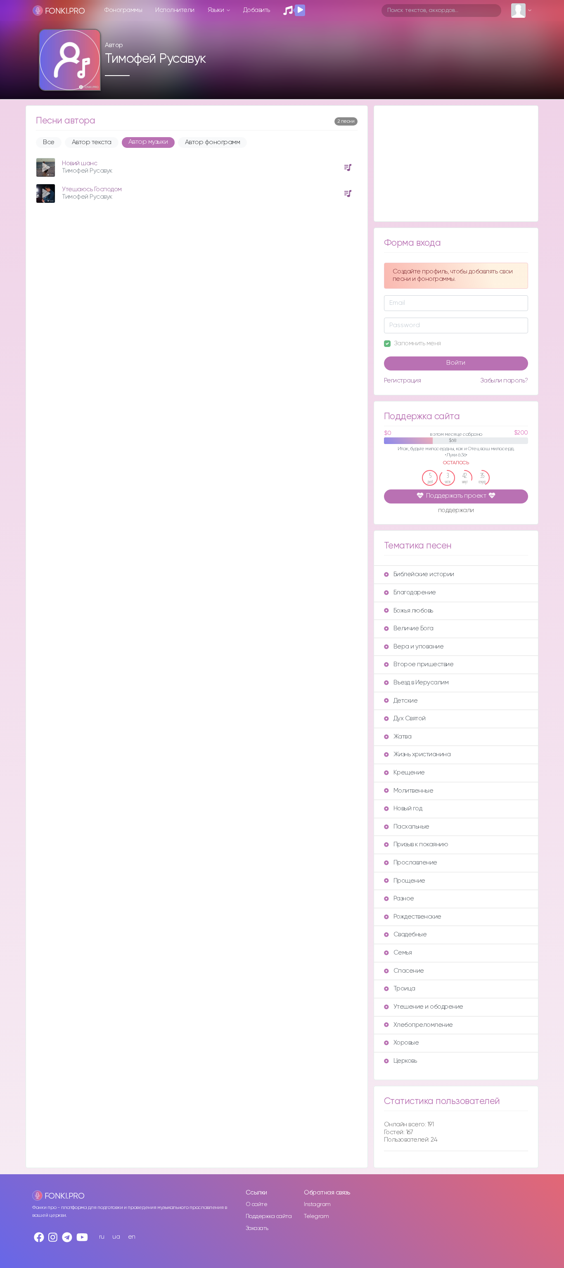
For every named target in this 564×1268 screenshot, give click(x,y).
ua (116, 1237)
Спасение (408, 971)
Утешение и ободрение (428, 1007)
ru (101, 1237)
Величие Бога (413, 628)
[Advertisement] (456, 163)
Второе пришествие (423, 664)
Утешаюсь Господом (92, 189)
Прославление (415, 863)
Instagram (317, 1204)
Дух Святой (409, 718)
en (131, 1237)
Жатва (402, 737)
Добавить (256, 10)
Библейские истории (423, 574)
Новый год (407, 808)
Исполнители (174, 10)
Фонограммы (123, 10)
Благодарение (414, 592)
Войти (455, 363)
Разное (403, 898)
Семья (402, 953)
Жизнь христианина (422, 754)
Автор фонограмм (212, 142)
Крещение (409, 772)
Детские (405, 701)
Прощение (409, 881)
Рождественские (417, 917)
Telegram (316, 1216)
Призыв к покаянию (420, 844)
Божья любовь (413, 611)
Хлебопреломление (423, 1025)
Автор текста (91, 142)
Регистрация (402, 381)
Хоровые (406, 1043)
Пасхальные (411, 827)
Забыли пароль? (504, 381)
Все (49, 142)
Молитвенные (413, 791)
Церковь (405, 1061)
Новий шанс (79, 163)
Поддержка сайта (269, 1216)
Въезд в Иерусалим (421, 682)
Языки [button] (216, 10)
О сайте (257, 1204)
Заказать (257, 1228)
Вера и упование (418, 646)
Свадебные (410, 934)
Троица (404, 988)
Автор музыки (148, 142)
